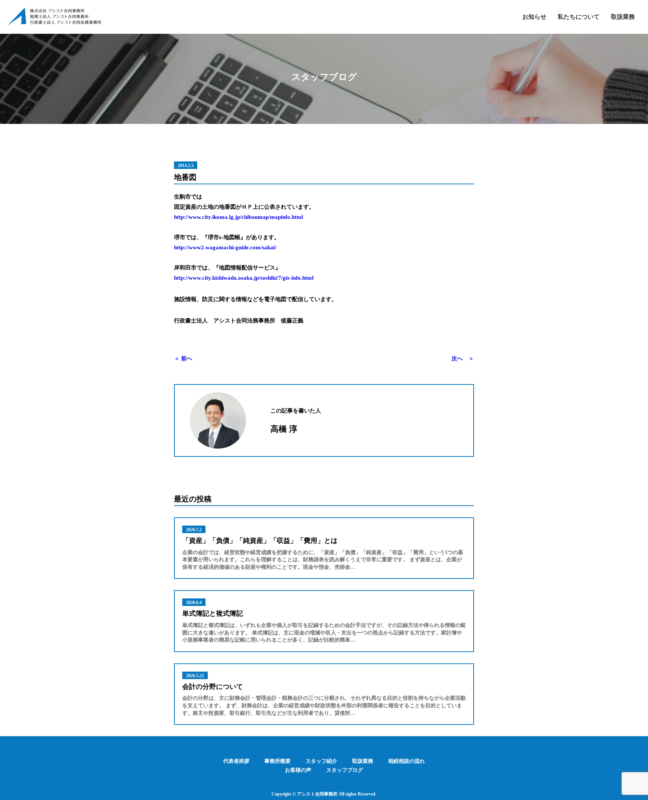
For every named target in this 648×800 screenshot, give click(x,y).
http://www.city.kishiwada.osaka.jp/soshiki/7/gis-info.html (244, 278)
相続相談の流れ (406, 761)
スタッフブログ (344, 770)
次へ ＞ (463, 359)
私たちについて (579, 17)
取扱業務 (623, 17)
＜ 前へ (183, 359)
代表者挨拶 (236, 761)
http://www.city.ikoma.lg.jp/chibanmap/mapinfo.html (238, 217)
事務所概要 (277, 761)
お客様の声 (298, 770)
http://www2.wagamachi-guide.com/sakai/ (225, 247)
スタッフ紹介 (321, 761)
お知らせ (534, 17)
